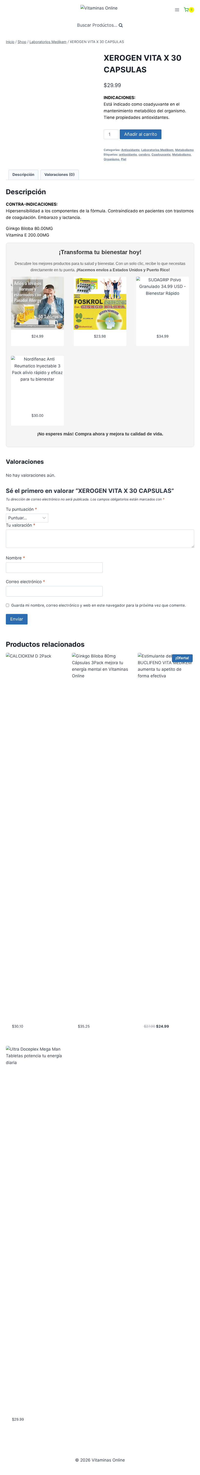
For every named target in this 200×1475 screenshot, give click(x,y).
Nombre (15, 558)
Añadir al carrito (140, 134)
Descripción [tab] (23, 174)
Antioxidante (130, 150)
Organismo (111, 159)
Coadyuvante (160, 154)
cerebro (144, 154)
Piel (123, 159)
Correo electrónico (25, 581)
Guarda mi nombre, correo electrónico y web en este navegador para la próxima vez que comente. (98, 605)
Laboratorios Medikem (157, 150)
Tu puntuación (21, 509)
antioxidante (128, 154)
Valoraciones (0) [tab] (59, 174)
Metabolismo (184, 150)
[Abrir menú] (176, 9)
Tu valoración (20, 525)
